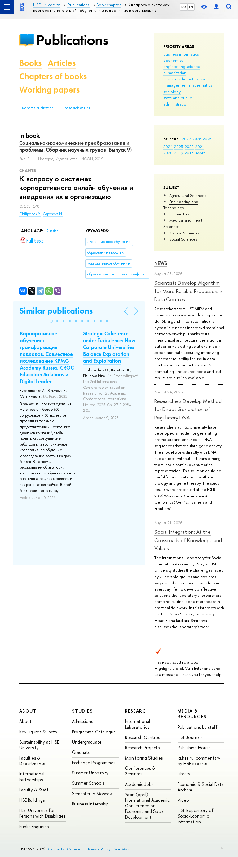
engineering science (181, 66)
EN (191, 7)
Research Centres (142, 737)
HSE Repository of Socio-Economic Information (196, 815)
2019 (178, 153)
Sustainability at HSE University (39, 744)
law (202, 79)
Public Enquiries (34, 826)
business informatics (181, 54)
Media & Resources (192, 713)
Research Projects (142, 747)
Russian (52, 231)
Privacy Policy (99, 849)
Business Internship (90, 804)
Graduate (81, 752)
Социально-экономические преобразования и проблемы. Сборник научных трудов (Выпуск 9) (75, 146)
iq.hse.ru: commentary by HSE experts (199, 760)
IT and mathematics (180, 79)
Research (137, 711)
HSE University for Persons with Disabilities (42, 813)
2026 (196, 139)
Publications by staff (198, 727)
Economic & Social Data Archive (201, 787)
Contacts (56, 849)
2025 (207, 139)
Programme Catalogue (94, 732)
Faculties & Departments (32, 760)
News (160, 263)
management (175, 85)
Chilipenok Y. (30, 213)
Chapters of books (53, 76)
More (201, 153)
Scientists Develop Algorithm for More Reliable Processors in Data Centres (188, 291)
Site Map (121, 849)
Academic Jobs (139, 784)
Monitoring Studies (144, 758)
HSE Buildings (32, 800)
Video (183, 800)
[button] (51, 321)
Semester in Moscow (92, 793)
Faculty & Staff (34, 790)
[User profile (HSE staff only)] (216, 7)
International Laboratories (137, 724)
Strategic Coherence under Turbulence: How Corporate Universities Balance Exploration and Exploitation (109, 347)
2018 (189, 153)
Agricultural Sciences (187, 195)
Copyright (76, 849)
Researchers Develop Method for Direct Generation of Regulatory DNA (188, 409)
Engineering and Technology (180, 205)
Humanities (179, 214)
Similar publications (56, 310)
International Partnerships (31, 776)
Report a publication (38, 108)
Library (184, 774)
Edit (221, 848)
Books (30, 62)
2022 (189, 146)
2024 (168, 146)
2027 (186, 139)
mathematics (200, 85)
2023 (178, 146)
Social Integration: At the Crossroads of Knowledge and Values (188, 540)
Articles (62, 62)
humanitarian (174, 72)
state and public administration (177, 101)
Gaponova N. (53, 213)
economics (173, 60)
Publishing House (194, 747)
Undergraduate (87, 742)
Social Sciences (183, 239)
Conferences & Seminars (140, 771)
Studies (82, 711)
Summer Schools (88, 783)
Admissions (82, 721)
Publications (72, 39)
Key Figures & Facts (38, 732)
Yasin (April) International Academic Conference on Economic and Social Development (147, 805)
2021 (199, 146)
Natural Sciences (184, 233)
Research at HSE (77, 108)
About (28, 711)
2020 (168, 153)
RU (183, 7)
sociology (172, 91)
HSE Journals (190, 737)
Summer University (90, 773)
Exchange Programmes (93, 762)
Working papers (49, 89)
